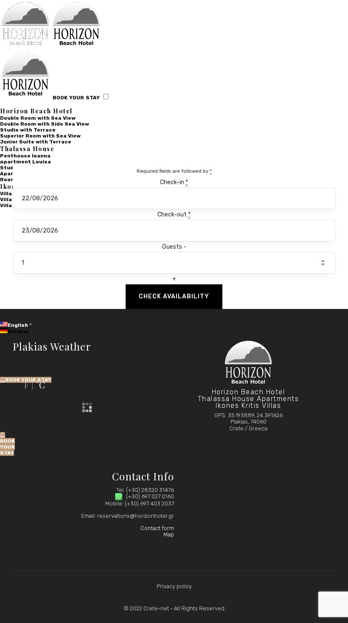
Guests (172, 246)
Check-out (174, 214)
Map (168, 534)
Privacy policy (174, 586)
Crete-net (156, 608)
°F (25, 384)
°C (40, 384)
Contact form (157, 528)
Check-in (174, 182)
